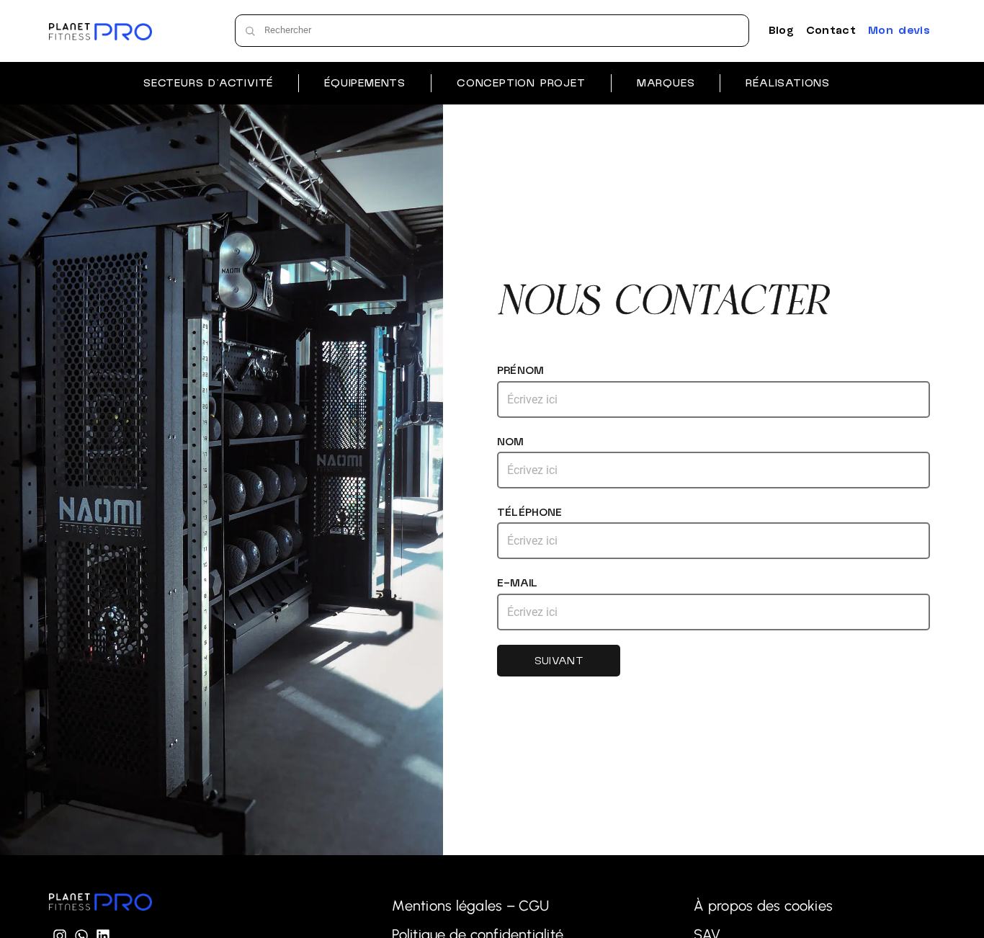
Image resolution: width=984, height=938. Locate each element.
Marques (666, 83)
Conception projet (521, 83)
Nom (510, 442)
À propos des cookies (763, 905)
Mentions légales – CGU (470, 905)
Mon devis (899, 30)
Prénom (520, 370)
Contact (831, 30)
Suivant (559, 661)
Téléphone (530, 512)
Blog (781, 30)
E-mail (517, 583)
